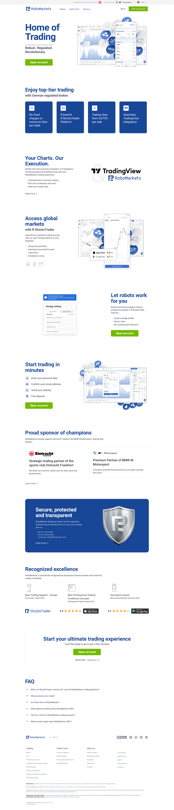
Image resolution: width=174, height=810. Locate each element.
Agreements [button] (91, 763)
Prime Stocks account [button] (33, 760)
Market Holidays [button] (62, 756)
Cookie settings (122, 763)
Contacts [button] (90, 767)
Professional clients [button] (32, 778)
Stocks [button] (28, 752)
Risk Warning (121, 756)
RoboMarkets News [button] (93, 756)
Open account (39, 62)
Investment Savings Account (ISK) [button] (36, 763)
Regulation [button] (90, 760)
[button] (141, 2)
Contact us (92, 660)
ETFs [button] (27, 756)
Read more (30, 193)
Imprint (119, 760)
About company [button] (92, 752)
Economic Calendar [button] (63, 752)
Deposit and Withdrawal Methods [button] (36, 774)
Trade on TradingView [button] (33, 770)
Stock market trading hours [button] (65, 760)
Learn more (30, 483)
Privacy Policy (121, 752)
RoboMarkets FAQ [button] (62, 763)
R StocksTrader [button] (31, 767)
